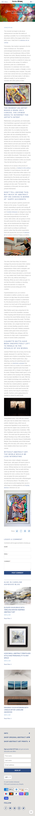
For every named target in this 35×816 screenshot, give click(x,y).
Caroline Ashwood (12, 212)
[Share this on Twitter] (16, 531)
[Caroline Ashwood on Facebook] (6, 808)
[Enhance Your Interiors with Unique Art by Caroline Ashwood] (17, 687)
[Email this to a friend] (28, 531)
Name (6, 546)
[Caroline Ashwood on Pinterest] (15, 808)
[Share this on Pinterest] (24, 531)
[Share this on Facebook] (20, 531)
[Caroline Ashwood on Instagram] (19, 808)
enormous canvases (18, 363)
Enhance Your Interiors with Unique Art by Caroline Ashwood (16, 710)
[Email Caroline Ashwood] (24, 808)
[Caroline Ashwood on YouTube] (11, 808)
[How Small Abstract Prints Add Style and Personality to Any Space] (17, 637)
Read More (7, 618)
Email (6, 554)
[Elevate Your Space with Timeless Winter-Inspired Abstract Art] (17, 596)
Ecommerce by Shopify (17, 784)
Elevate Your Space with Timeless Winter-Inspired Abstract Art (14, 610)
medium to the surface (24, 168)
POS (5, 784)
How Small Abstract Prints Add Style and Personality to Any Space (17, 655)
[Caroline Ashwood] (17, 2)
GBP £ (7, 777)
